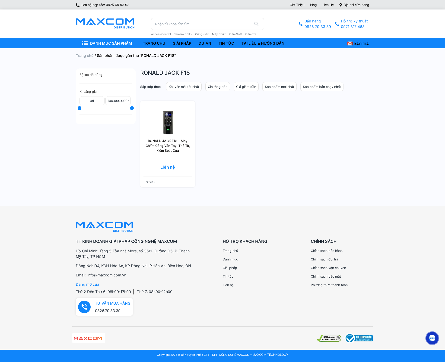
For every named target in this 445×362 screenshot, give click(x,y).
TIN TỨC (226, 43)
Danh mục (230, 259)
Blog (313, 5)
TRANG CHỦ (154, 43)
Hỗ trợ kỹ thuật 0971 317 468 (354, 24)
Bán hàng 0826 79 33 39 (318, 24)
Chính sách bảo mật (326, 276)
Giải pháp (230, 268)
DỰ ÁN (205, 43)
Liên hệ (328, 5)
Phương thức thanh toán (329, 285)
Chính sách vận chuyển (328, 268)
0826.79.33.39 (108, 310)
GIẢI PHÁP (182, 43)
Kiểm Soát (235, 34)
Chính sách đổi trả (324, 259)
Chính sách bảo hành (327, 251)
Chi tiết (148, 182)
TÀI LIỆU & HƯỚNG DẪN (263, 43)
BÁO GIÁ (361, 44)
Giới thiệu (297, 5)
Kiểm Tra (250, 34)
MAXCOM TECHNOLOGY (270, 354)
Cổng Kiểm (202, 34)
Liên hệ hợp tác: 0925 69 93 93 (105, 5)
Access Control (161, 34)
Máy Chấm (219, 34)
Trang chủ (85, 55)
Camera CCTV (183, 34)
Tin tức (228, 276)
